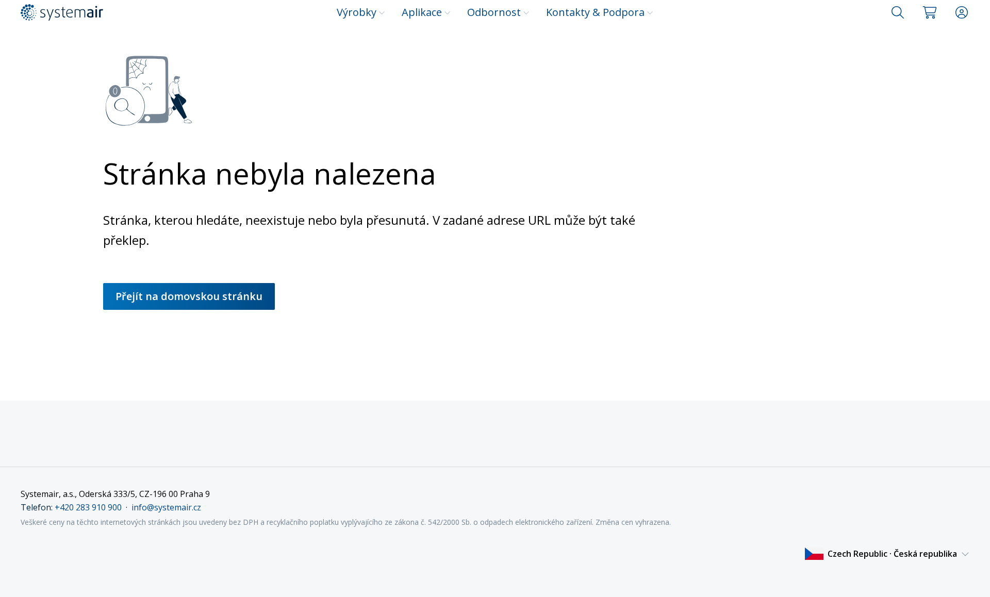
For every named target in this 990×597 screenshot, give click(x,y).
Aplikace (422, 12)
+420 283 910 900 (88, 507)
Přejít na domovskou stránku (189, 296)
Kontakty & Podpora (595, 12)
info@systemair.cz (166, 507)
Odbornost (494, 12)
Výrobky (356, 12)
